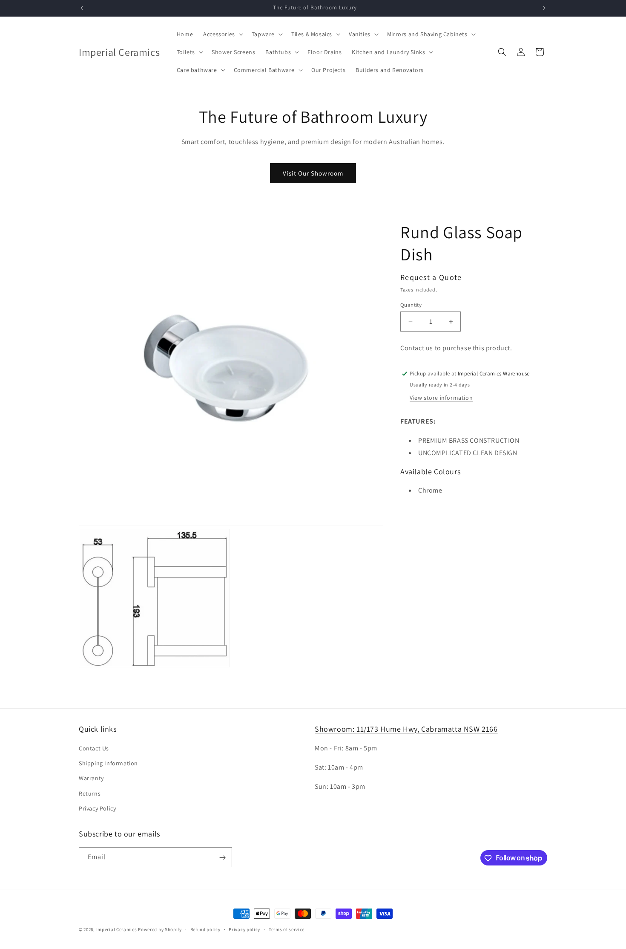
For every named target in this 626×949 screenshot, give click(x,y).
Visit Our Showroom (313, 173)
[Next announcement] (544, 8)
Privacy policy (244, 929)
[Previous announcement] (81, 8)
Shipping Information (108, 763)
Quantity (411, 305)
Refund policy (205, 929)
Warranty (91, 778)
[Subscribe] (222, 858)
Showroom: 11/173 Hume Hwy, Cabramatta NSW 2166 (406, 729)
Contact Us (94, 748)
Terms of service (286, 929)
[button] (222, 34)
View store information (441, 397)
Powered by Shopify (160, 929)
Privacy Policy (97, 808)
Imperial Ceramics (116, 929)
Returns (90, 793)
